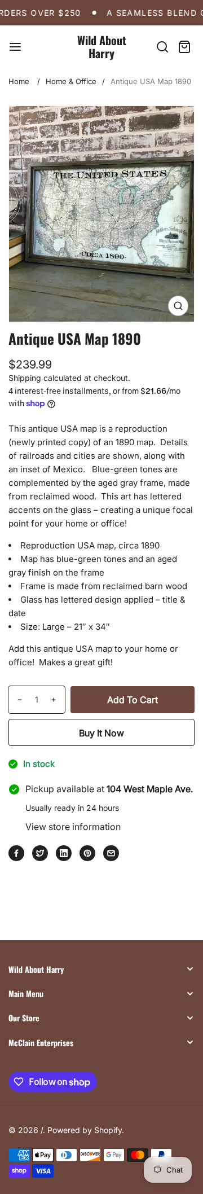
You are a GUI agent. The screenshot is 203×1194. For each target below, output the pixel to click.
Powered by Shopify (84, 1130)
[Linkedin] (64, 853)
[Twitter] (40, 853)
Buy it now (101, 733)
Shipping (24, 378)
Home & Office (71, 81)
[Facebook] (16, 853)
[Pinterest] (87, 853)
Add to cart (132, 699)
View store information (73, 826)
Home (18, 81)
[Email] (111, 853)
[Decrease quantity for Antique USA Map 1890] (15, 699)
